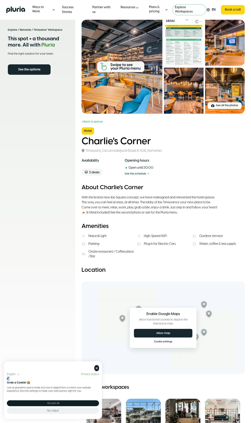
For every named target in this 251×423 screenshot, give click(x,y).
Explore (12, 30)
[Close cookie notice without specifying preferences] (96, 368)
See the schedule (135, 173)
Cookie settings (163, 341)
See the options (29, 69)
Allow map (163, 333)
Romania (25, 30)
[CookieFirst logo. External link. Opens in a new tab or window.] (8, 378)
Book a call (233, 9)
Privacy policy (90, 374)
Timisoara (40, 30)
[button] (13, 374)
